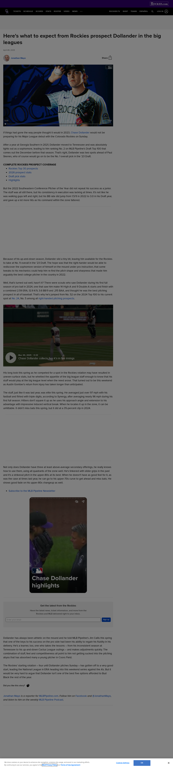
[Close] (169, 763)
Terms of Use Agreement (70, 765)
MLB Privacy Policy (49, 765)
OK (142, 763)
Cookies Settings (122, 763)
